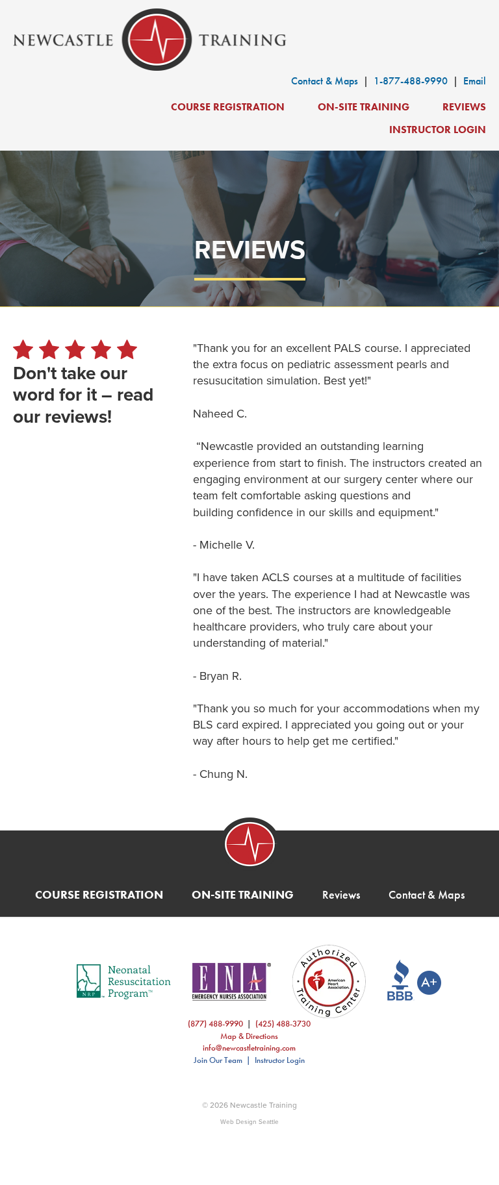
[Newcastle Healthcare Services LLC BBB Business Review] (404, 981)
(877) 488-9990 (215, 1023)
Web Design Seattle (249, 1121)
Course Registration (228, 107)
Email (474, 81)
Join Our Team (218, 1060)
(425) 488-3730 (283, 1023)
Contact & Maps (324, 81)
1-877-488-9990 (411, 81)
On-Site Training (363, 107)
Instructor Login (437, 129)
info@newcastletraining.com (249, 1047)
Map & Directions (249, 1036)
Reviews (464, 107)
